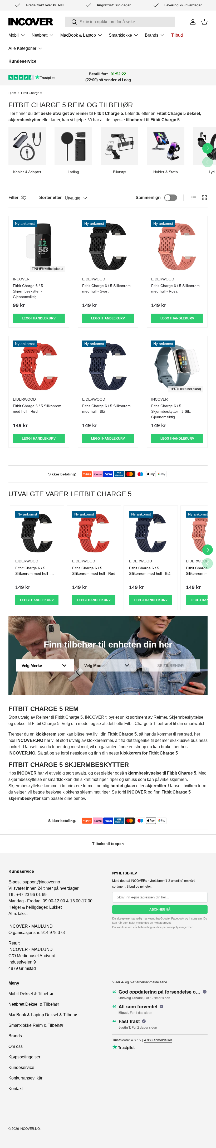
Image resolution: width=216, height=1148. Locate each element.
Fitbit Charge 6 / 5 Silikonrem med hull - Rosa (175, 288)
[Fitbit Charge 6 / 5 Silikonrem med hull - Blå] (108, 366)
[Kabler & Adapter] (27, 146)
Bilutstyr (119, 172)
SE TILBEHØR (170, 665)
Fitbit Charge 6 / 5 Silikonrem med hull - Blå (106, 409)
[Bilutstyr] (119, 146)
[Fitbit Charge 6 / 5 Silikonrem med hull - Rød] (39, 366)
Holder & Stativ (165, 172)
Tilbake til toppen (108, 843)
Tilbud (177, 35)
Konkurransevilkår (25, 1078)
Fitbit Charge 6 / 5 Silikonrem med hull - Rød (37, 409)
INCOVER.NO (30, 1129)
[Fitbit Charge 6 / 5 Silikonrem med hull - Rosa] (177, 246)
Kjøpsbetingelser (24, 1057)
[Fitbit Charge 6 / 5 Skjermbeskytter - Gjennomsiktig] (39, 246)
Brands (15, 1036)
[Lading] (73, 146)
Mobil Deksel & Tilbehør (30, 993)
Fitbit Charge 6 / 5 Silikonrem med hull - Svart (106, 288)
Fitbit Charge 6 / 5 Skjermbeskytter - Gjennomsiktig (28, 291)
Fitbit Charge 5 (31, 93)
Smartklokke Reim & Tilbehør (35, 1025)
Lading (73, 172)
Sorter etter (50, 197)
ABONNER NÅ (159, 909)
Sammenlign (148, 197)
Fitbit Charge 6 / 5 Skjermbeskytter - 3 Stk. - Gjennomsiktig (172, 411)
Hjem (12, 93)
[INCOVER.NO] (30, 22)
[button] (204, 22)
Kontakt (15, 1088)
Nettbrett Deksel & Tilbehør (33, 1004)
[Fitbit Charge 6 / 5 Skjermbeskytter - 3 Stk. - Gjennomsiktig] (177, 366)
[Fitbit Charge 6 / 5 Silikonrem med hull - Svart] (108, 246)
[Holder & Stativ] (165, 146)
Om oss (15, 1046)
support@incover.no (41, 882)
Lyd (212, 172)
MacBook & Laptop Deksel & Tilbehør (43, 1015)
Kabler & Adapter (27, 172)
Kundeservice (22, 61)
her (191, 927)
